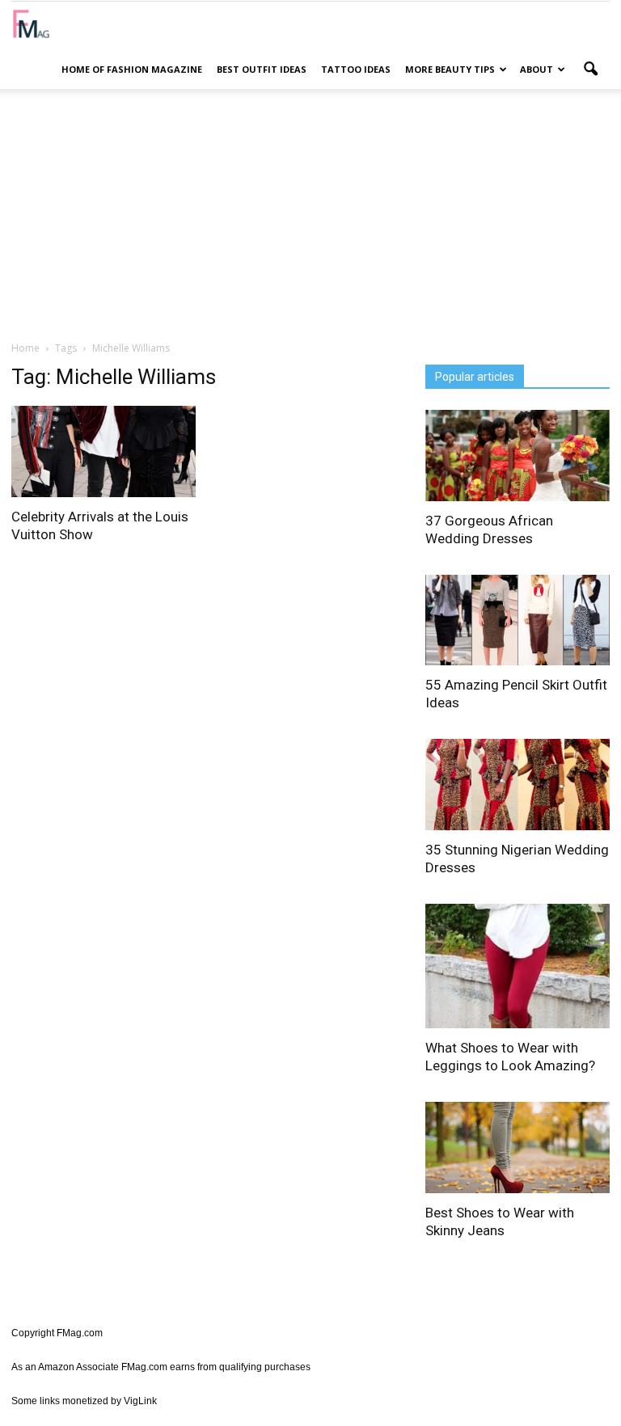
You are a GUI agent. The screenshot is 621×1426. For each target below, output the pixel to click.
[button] (590, 69)
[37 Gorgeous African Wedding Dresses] (517, 455)
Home (25, 348)
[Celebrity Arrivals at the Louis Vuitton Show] (103, 451)
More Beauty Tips (450, 69)
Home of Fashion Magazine (131, 69)
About (536, 69)
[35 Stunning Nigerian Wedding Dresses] (517, 784)
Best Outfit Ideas (261, 69)
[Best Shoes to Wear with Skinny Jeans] (517, 1147)
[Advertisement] (310, 214)
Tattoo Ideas (356, 69)
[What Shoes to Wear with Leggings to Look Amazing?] (517, 966)
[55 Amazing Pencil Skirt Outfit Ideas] (517, 620)
